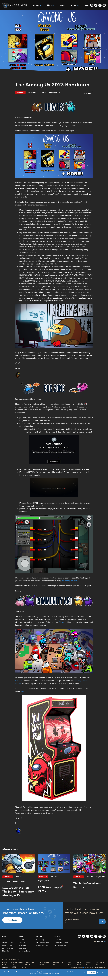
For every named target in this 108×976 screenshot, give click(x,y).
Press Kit (22, 943)
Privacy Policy (101, 972)
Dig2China (6, 951)
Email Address (73, 919)
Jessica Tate (90, 967)
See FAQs (12, 920)
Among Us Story (7, 943)
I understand (91, 972)
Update (18, 877)
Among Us (20, 92)
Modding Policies (42, 945)
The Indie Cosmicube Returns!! (87, 885)
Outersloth (22, 948)
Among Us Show (24, 951)
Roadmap (32, 92)
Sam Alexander (101, 967)
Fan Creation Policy (42, 943)
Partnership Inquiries (62, 943)
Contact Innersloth (61, 940)
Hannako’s (19, 680)
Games (36, 5)
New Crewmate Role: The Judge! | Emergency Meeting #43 (18, 891)
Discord (62, 622)
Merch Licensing (60, 945)
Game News (23, 945)
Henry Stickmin (7, 948)
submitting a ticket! (69, 580)
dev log (43, 92)
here (22, 691)
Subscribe (102, 921)
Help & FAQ (40, 940)
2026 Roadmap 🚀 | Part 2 (51, 889)
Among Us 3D (7, 945)
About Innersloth (24, 940)
